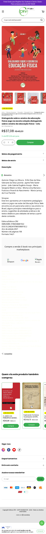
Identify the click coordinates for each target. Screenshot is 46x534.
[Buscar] (41, 20)
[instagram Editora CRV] (3, 449)
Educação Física (28, 112)
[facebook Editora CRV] (8, 449)
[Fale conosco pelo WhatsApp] (41, 523)
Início (3, 112)
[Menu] (3, 12)
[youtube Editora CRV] (14, 449)
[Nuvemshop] (23, 515)
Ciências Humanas (11, 112)
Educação (20, 112)
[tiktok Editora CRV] (19, 449)
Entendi (40, 531)
